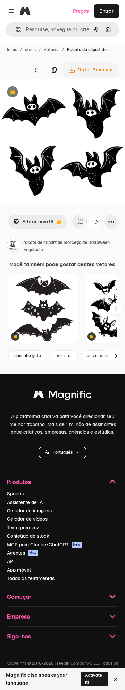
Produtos (19, 481)
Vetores (51, 49)
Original (44, 93)
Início (12, 49)
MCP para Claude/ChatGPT (44, 545)
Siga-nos (19, 636)
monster (64, 355)
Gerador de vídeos (27, 519)
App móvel (19, 570)
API (11, 561)
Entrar (106, 11)
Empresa (18, 616)
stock (30, 49)
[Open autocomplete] (15, 29)
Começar (19, 596)
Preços (81, 11)
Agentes (22, 553)
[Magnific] (62, 396)
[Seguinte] (96, 222)
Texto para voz (23, 528)
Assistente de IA (25, 502)
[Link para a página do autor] (13, 246)
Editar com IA (34, 224)
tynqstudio (32, 250)
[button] (62, 452)
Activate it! (93, 679)
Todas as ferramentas (31, 578)
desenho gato (27, 355)
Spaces (15, 494)
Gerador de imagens (29, 511)
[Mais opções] (36, 70)
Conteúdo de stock (28, 536)
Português (62, 452)
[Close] (115, 679)
